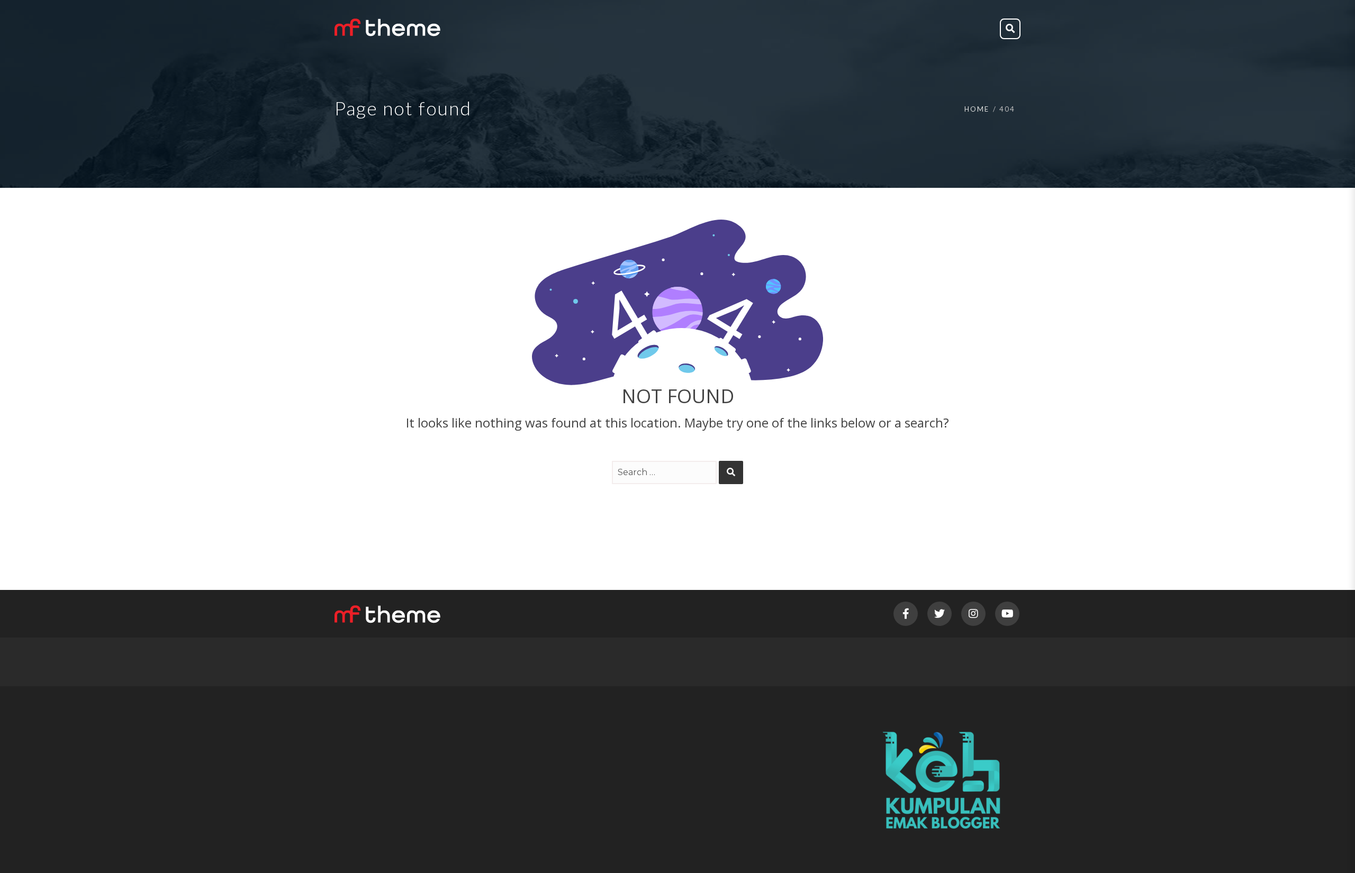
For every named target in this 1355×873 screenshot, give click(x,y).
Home (976, 109)
